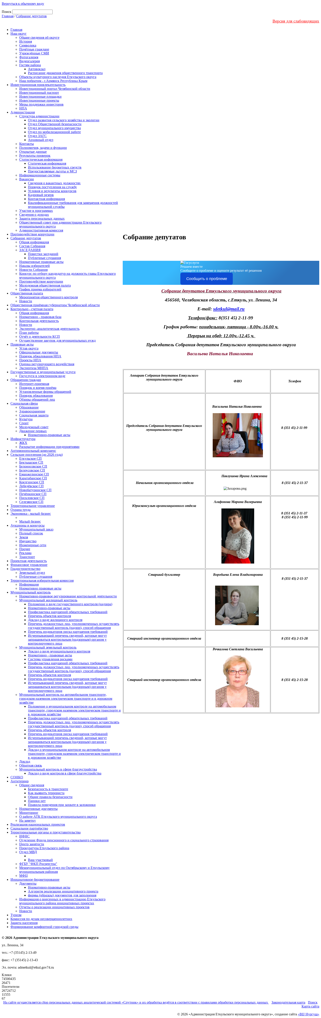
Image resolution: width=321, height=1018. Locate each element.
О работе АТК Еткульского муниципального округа (58, 816)
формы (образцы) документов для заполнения (62, 895)
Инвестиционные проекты (39, 100)
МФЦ (23, 875)
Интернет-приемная (34, 384)
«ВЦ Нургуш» (308, 1014)
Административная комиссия (41, 230)
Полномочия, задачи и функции (43, 148)
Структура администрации (39, 116)
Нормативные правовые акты (41, 262)
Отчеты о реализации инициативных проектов (54, 907)
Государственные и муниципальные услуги (43, 372)
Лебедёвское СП (31, 486)
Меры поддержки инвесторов (41, 104)
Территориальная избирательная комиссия (42, 580)
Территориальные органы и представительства (45, 832)
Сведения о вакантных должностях (54, 183)
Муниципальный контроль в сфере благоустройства (58, 769)
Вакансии (26, 179)
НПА (23, 108)
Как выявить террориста (46, 793)
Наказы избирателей (34, 266)
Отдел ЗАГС (37, 136)
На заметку (27, 820)
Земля (23, 537)
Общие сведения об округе (39, 37)
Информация (29, 584)
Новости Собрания (33, 269)
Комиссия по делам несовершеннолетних (41, 919)
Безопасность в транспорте (48, 789)
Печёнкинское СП (33, 494)
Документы (27, 883)
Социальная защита (33, 415)
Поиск (313, 1002)
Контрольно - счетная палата (31, 309)
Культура (26, 419)
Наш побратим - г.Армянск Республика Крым (53, 81)
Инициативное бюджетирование (34, 879)
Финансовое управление (28, 565)
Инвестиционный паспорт (39, 92)
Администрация (22, 112)
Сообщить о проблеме (206, 279)
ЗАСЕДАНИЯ (30, 250)
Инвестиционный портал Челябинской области (54, 88)
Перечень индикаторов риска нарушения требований (68, 631)
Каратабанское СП (33, 478)
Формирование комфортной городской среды (44, 927)
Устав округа (28, 348)
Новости (25, 301)
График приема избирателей (40, 289)
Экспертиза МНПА (33, 368)
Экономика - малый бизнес (30, 513)
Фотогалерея (28, 57)
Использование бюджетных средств (54, 167)
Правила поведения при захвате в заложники (62, 805)
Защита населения (24, 923)
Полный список (31, 533)
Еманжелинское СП (34, 474)
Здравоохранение (32, 411)
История (25, 41)
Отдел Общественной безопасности (54, 124)
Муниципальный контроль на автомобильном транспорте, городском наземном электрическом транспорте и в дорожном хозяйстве (65, 698)
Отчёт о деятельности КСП (39, 336)
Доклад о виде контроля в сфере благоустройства (64, 773)
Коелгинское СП (31, 482)
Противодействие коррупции (32, 234)
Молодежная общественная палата (45, 285)
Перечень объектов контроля (49, 616)
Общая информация (34, 242)
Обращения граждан (25, 380)
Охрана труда (20, 510)
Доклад (24, 761)
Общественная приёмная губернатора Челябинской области (55, 305)
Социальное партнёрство (29, 828)
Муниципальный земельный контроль (47, 647)
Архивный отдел (40, 140)
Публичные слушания (44, 258)
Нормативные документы (38, 809)
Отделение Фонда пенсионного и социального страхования (64, 840)
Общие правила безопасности (50, 797)
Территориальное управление (32, 506)
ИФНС (24, 836)
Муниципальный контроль (30, 592)
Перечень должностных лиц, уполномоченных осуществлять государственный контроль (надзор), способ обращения (73, 626)
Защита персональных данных (42, 218)
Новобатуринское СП (35, 490)
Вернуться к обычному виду (23, 3)
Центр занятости (31, 844)
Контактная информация (46, 199)
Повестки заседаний (43, 254)
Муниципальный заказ (36, 529)
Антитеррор (19, 781)
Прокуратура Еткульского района (44, 848)
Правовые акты (22, 344)
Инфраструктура (22, 439)
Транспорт (27, 557)
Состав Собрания (32, 246)
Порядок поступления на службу (52, 187)
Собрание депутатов (31, 16)
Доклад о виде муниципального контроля (59, 651)
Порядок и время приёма (37, 388)
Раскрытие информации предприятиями (49, 447)
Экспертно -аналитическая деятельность (49, 329)
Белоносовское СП (33, 466)
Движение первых (33, 431)
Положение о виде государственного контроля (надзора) (70, 604)
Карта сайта (310, 1006)
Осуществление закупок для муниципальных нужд (57, 340)
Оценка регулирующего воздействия (46, 364)
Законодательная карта (288, 1002)
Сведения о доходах (34, 214)
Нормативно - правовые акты (50, 655)
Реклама (25, 553)
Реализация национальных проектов (37, 824)
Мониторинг (28, 812)
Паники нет (37, 801)
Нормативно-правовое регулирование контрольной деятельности (68, 596)
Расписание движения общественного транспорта (65, 73)
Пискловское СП (32, 498)
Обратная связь (30, 765)
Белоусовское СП (32, 470)
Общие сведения (31, 785)
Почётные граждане (34, 49)
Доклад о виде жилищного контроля (55, 620)
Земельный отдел (32, 572)
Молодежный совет (33, 427)
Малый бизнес (30, 521)
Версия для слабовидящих (296, 21)
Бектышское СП (31, 462)
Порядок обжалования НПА (40, 356)
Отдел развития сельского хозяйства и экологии (63, 120)
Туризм (15, 915)
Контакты (26, 144)
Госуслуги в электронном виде (42, 376)
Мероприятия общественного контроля (48, 297)
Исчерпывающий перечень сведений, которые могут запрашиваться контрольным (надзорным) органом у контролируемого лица (67, 639)
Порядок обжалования (36, 395)
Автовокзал (36, 69)
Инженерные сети (32, 545)
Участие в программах (36, 210)
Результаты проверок (34, 155)
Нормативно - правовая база (40, 317)
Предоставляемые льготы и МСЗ (52, 171)
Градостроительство (25, 569)
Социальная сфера (24, 403)
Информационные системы (39, 175)
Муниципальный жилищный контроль (48, 600)
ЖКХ (23, 443)
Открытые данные (33, 151)
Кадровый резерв (41, 195)
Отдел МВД (28, 852)
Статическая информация (47, 163)
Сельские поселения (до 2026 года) (36, 454)
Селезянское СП (31, 502)
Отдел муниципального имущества (54, 128)
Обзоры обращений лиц (37, 399)
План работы (29, 332)
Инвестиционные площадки (40, 96)
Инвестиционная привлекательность (38, 85)
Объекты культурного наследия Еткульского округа (57, 77)
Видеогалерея (29, 61)
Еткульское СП (30, 458)
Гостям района (30, 65)
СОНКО (16, 777)
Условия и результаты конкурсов (52, 191)
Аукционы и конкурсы (27, 525)
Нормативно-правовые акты (49, 435)
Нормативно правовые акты (40, 588)
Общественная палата (26, 293)
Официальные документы (38, 352)
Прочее (24, 549)
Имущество (27, 541)
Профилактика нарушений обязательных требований (67, 612)
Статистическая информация (40, 159)
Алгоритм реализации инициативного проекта (63, 891)
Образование (29, 407)
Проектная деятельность (28, 561)
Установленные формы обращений (45, 391)
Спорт (24, 423)
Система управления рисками (50, 659)
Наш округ (18, 33)
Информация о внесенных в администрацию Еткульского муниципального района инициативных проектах (62, 901)
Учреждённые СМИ (34, 53)
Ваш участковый (40, 860)
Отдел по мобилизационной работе (54, 132)
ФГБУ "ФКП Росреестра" (38, 864)
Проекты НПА (30, 360)
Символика (27, 45)
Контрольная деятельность (39, 321)
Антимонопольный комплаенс (33, 450)
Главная (8, 16)
